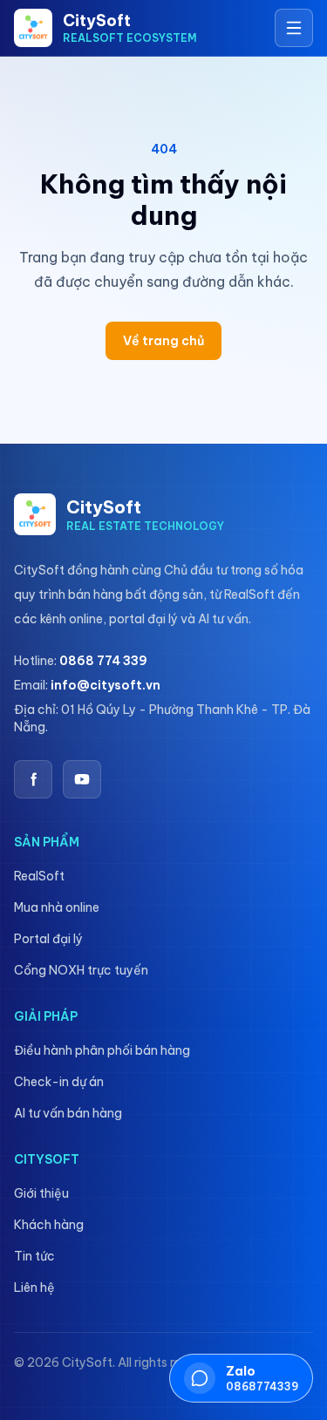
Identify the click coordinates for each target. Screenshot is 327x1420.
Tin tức (34, 1256)
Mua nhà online (56, 907)
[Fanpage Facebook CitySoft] (33, 779)
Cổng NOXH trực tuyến (81, 970)
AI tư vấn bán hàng (68, 1113)
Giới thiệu (41, 1193)
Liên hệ (34, 1287)
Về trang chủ (163, 341)
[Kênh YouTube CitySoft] (82, 779)
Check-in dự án (59, 1082)
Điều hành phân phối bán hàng (102, 1050)
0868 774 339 (103, 661)
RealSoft (39, 876)
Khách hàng (49, 1225)
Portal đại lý (48, 939)
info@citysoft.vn (105, 685)
